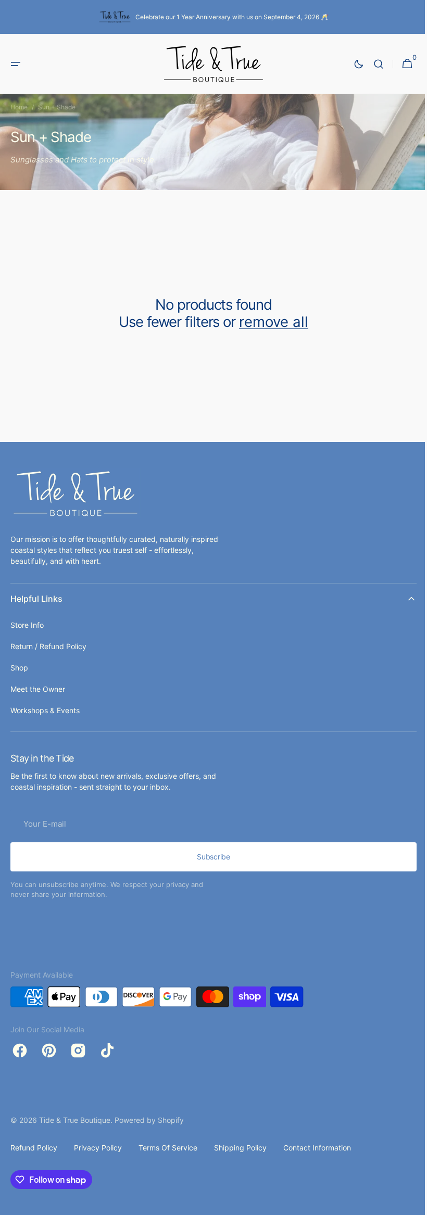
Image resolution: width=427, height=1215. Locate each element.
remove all (269, 322)
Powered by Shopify (149, 1120)
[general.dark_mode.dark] (351, 64)
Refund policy (33, 1147)
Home (19, 107)
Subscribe (209, 856)
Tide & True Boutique (74, 1120)
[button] (15, 64)
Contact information (317, 1147)
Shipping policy (240, 1147)
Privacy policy (98, 1147)
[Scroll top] (406, 1202)
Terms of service (168, 1147)
